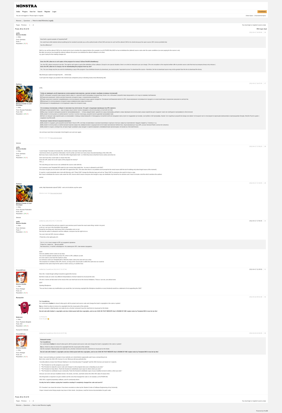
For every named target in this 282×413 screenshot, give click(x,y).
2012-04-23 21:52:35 (255, 333)
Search (40, 11)
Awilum (19, 84)
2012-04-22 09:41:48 (255, 297)
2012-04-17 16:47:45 (255, 83)
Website (18, 143)
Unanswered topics (260, 15)
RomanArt (20, 297)
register (255, 25)
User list (32, 11)
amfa (18, 33)
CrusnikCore (20, 270)
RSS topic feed (262, 29)
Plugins (25, 11)
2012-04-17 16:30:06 (255, 32)
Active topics (249, 15)
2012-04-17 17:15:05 (255, 183)
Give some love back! (56, 138)
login (249, 25)
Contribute (262, 11)
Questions (27, 20)
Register (47, 11)
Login (54, 11)
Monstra (18, 20)
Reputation (19, 43)
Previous (24, 25)
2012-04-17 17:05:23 (255, 146)
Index (18, 11)
